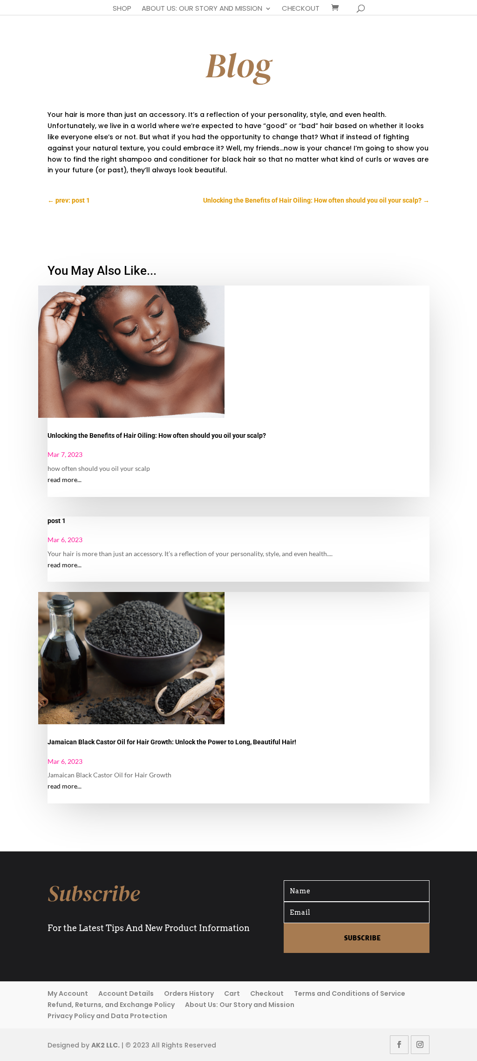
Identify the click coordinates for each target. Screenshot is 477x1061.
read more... (65, 479)
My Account (68, 993)
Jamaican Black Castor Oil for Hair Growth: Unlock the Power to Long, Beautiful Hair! (172, 742)
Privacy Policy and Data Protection (107, 1015)
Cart (232, 993)
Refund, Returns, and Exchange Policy (111, 1004)
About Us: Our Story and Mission (202, 9)
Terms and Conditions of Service (349, 993)
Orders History (189, 993)
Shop (122, 9)
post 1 (57, 520)
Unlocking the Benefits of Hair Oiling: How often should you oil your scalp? (157, 435)
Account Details (126, 993)
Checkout (301, 9)
